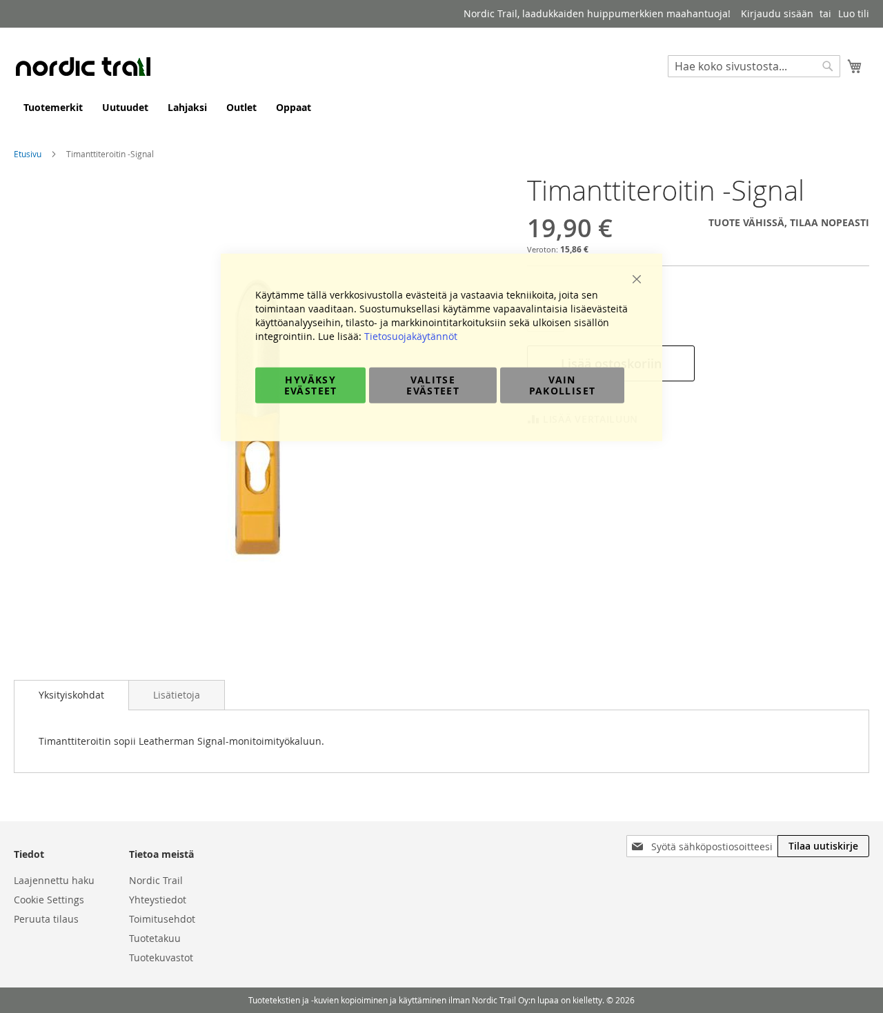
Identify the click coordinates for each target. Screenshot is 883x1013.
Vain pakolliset (562, 384)
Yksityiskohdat (71, 694)
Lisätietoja (176, 694)
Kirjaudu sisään (777, 13)
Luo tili (853, 13)
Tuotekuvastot (161, 957)
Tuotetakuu (155, 938)
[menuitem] (53, 107)
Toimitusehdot (162, 918)
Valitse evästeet (432, 384)
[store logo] (83, 66)
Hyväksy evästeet (310, 384)
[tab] (71, 695)
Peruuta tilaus (46, 918)
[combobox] (754, 66)
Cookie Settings (49, 899)
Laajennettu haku (54, 880)
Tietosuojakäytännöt (410, 335)
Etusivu (27, 153)
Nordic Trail (156, 880)
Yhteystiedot (157, 899)
